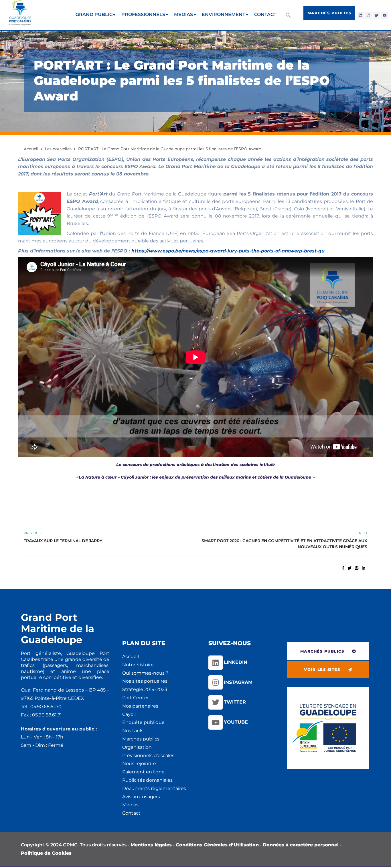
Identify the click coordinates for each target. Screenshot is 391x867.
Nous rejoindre (139, 763)
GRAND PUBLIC (94, 14)
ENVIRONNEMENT (223, 14)
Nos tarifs (132, 730)
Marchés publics (140, 739)
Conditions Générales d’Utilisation (217, 845)
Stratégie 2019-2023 (144, 689)
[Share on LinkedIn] (363, 568)
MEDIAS (183, 14)
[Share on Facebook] (343, 568)
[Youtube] (384, 15)
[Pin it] (357, 568)
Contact (131, 813)
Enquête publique (143, 722)
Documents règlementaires (154, 788)
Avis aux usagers (141, 796)
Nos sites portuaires (144, 681)
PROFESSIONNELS (143, 14)
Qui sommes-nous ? (145, 673)
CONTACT (265, 14)
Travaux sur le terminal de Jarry (63, 540)
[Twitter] (376, 15)
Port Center (135, 697)
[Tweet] (349, 568)
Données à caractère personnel (301, 845)
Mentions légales (151, 845)
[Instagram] (368, 15)
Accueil (130, 656)
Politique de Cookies (46, 853)
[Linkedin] (360, 15)
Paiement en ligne (143, 772)
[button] (289, 15)
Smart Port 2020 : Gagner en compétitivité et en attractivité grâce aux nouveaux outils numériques (284, 543)
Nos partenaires (140, 706)
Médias (130, 804)
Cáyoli (129, 714)
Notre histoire (138, 664)
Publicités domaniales (147, 780)
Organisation (137, 747)
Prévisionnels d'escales (148, 755)
